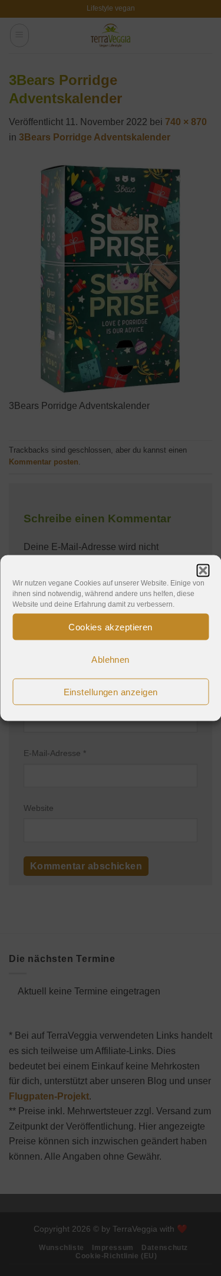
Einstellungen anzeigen (111, 691)
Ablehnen (110, 659)
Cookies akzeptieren (110, 626)
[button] (203, 571)
